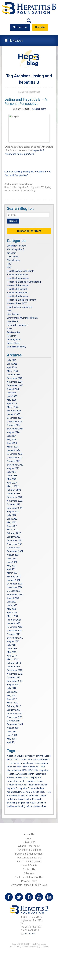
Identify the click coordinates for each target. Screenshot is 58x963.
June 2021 (12, 562)
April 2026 (12, 367)
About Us (29, 834)
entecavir (11, 766)
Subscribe (20, 27)
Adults (7, 184)
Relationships (13, 332)
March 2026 (12, 371)
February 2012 (14, 706)
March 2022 (12, 529)
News (9, 328)
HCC (24, 770)
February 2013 (14, 663)
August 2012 (13, 684)
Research (11, 336)
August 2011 (13, 728)
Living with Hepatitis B (29, 92)
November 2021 (14, 544)
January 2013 (13, 666)
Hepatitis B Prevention (18, 285)
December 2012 (14, 670)
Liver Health (12, 321)
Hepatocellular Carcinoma (19, 307)
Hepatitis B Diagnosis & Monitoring (24, 281)
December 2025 (14, 378)
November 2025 (14, 381)
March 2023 (12, 486)
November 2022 (14, 500)
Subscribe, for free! (29, 231)
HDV (9, 267)
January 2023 (13, 493)
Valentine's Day (27, 190)
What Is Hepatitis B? (29, 845)
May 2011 (11, 738)
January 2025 (13, 414)
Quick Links (29, 842)
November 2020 (14, 587)
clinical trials (16, 763)
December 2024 (14, 418)
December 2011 (14, 713)
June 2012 (12, 692)
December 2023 (14, 454)
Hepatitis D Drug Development (21, 299)
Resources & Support (29, 857)
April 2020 (12, 612)
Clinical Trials (13, 260)
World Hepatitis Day (16, 346)
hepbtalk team (39, 109)
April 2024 (12, 443)
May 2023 (11, 479)
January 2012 (13, 710)
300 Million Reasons (16, 245)
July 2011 (11, 731)
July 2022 (11, 515)
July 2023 (11, 472)
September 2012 (15, 681)
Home (29, 838)
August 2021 (13, 555)
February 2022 (14, 533)
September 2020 (15, 594)
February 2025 (14, 410)
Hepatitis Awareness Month (20, 271)
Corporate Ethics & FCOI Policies (29, 885)
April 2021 (12, 569)
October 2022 (13, 504)
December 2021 (14, 540)
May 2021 (11, 565)
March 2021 (12, 573)
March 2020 (12, 616)
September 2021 (15, 551)
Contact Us (29, 869)
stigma (21, 802)
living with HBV (37, 187)
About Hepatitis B (15, 249)
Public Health (24, 799)
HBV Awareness (31, 766)
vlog (23, 806)
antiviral (39, 756)
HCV (30, 770)
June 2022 (12, 518)
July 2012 (11, 688)
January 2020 (13, 623)
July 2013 (11, 645)
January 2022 (13, 537)
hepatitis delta (37, 788)
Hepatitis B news (35, 781)
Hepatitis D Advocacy (17, 296)
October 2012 (13, 677)
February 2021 (14, 576)
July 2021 (11, 558)
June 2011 (12, 735)
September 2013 (15, 637)
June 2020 (12, 605)
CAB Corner (13, 256)
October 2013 (13, 634)
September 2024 (15, 428)
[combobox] (28, 215)
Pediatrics (12, 799)
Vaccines (41, 802)
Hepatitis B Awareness (18, 278)
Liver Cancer (13, 314)
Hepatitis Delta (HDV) (17, 303)
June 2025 (12, 396)
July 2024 (11, 436)
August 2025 (13, 389)
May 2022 (11, 522)
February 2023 (14, 490)
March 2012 (12, 702)
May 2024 (11, 439)
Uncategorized (14, 339)
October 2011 (13, 720)
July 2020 (11, 601)
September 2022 (15, 508)
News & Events (29, 865)
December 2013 (14, 627)
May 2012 (11, 695)
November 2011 (14, 717)
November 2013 (14, 630)
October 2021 (13, 547)
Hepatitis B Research (17, 289)
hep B (36, 792)
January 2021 (13, 580)
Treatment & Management (29, 853)
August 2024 (13, 432)
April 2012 (12, 699)
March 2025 (12, 407)
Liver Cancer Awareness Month (22, 317)
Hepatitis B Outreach (17, 784)
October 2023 (13, 461)
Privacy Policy (29, 881)
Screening (12, 802)
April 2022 (12, 526)
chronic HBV (26, 759)
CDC (16, 759)
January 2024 (13, 450)
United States (13, 343)
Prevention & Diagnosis (29, 849)
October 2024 (13, 425)
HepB (42, 792)
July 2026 (11, 360)
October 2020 (13, 591)
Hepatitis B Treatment (17, 292)
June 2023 (12, 475)
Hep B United (27, 795)
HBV (14, 187)
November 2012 (14, 673)
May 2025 (11, 400)
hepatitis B (23, 187)
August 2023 (13, 468)
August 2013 (13, 641)
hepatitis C (12, 788)
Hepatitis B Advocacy (17, 274)
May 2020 (11, 609)
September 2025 (15, 385)
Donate (40, 27)
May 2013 (11, 652)
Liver (9, 310)
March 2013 (12, 659)
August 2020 (13, 598)
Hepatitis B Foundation (18, 777)
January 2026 (13, 374)
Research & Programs (29, 861)
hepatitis (44, 770)
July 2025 (11, 392)
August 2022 (13, 511)
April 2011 (12, 742)
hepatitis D (24, 788)
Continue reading (27, 173)
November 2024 (14, 421)
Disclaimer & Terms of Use (29, 877)
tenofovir (30, 802)
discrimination (41, 763)
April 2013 (12, 655)
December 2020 (14, 583)
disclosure (28, 763)
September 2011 (15, 724)
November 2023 (14, 457)
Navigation (16, 40)
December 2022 (14, 497)
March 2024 (12, 446)
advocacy (11, 253)
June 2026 (12, 363)
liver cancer (41, 795)
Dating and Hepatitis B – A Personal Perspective (25, 101)
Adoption (11, 756)
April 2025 (12, 403)
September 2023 (15, 464)
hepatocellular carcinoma (19, 792)
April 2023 (12, 482)
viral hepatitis (13, 806)
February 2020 (14, 619)
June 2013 (12, 648)
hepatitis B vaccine (38, 784)
